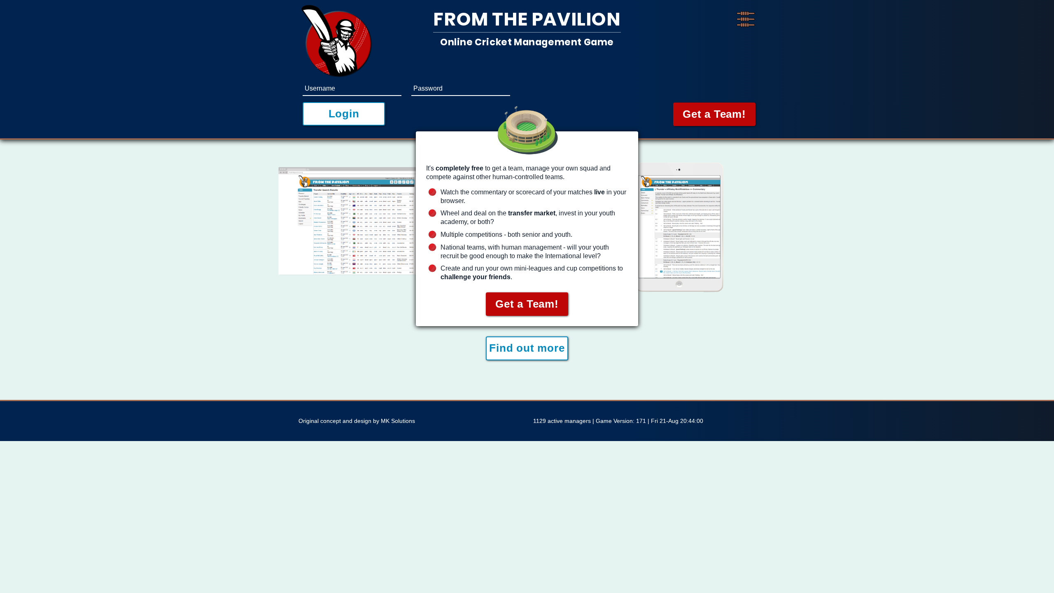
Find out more (526, 348)
